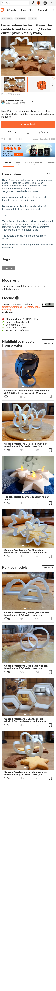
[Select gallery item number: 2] (26, 386)
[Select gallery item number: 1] (23, 386)
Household (21, 19)
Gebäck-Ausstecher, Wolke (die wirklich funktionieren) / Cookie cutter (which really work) (26, 613)
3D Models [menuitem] (12, 10)
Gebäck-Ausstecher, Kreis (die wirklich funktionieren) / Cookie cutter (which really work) (26, 666)
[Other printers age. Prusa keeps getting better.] (28, 150)
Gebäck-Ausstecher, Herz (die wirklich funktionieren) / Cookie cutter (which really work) (25, 773)
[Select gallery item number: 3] (28, 386)
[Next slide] (52, 84)
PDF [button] (51, 174)
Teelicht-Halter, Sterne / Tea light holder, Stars (26, 498)
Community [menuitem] (43, 10)
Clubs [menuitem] (31, 10)
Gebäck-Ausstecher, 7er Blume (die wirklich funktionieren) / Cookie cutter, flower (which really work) (25, 551)
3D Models (8, 19)
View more (48, 343)
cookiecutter (8, 268)
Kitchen (33, 19)
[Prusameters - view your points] (38, 3)
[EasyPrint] (33, 3)
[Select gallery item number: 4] (30, 386)
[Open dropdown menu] (54, 24)
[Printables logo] (2, 10)
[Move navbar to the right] (53, 10)
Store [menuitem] (23, 10)
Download (29, 124)
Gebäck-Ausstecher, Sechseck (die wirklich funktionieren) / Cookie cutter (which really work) (25, 720)
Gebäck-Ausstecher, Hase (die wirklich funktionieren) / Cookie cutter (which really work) (25, 445)
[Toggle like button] (6, 396)
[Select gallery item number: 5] (32, 386)
